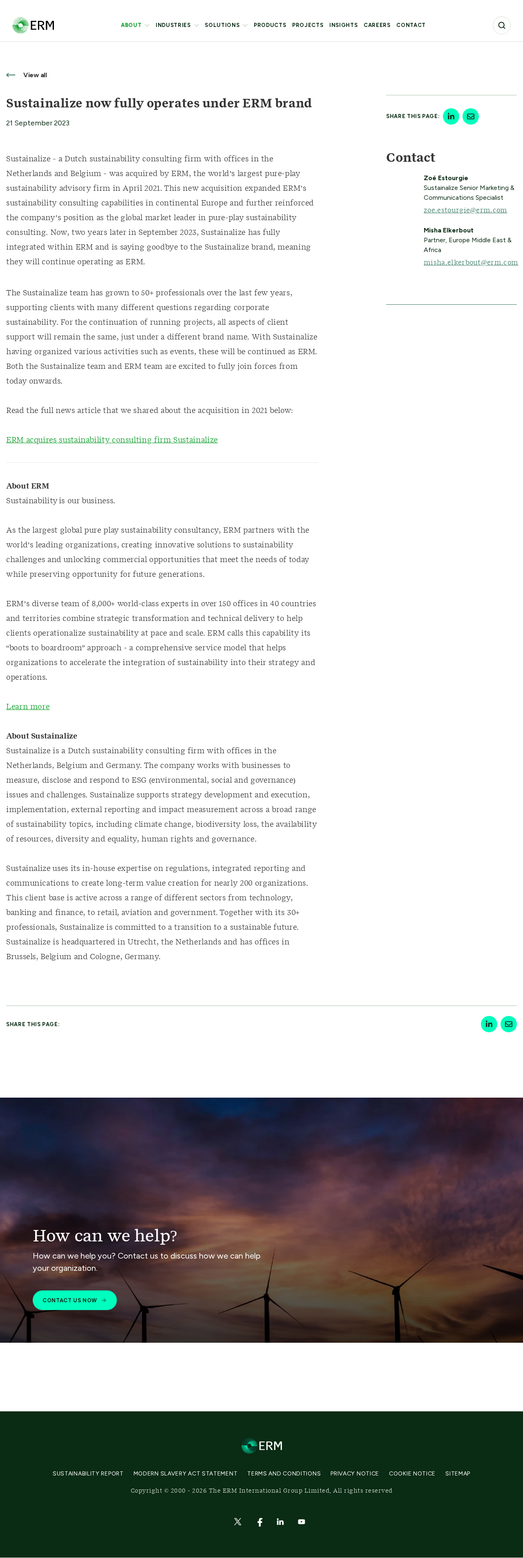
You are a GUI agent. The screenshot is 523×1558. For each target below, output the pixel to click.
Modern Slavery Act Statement (186, 1473)
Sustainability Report (88, 1473)
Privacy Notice (355, 1473)
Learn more (27, 707)
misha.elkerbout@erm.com (471, 262)
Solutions (222, 25)
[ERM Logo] (33, 25)
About (131, 25)
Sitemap (457, 1473)
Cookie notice (412, 1473)
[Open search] (502, 25)
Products (270, 25)
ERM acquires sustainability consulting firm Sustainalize (112, 440)
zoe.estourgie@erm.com (465, 210)
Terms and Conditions (284, 1473)
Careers (377, 25)
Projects (307, 25)
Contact (411, 25)
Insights (343, 25)
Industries (173, 25)
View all (34, 75)
